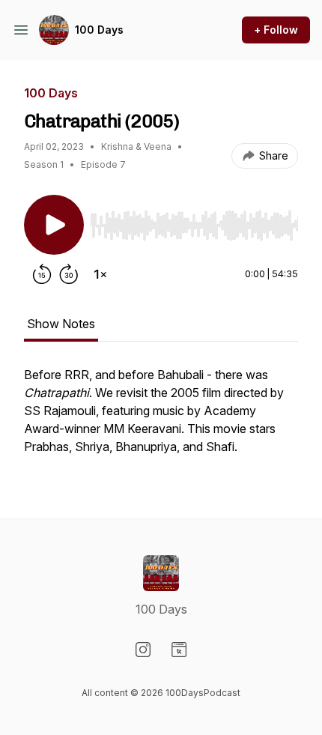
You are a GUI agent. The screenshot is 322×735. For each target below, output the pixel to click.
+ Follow (276, 29)
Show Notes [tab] (61, 323)
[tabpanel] (161, 418)
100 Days (99, 29)
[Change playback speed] (100, 274)
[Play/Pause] (54, 225)
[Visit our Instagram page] (143, 649)
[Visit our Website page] (178, 649)
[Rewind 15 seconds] (41, 274)
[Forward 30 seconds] (68, 274)
